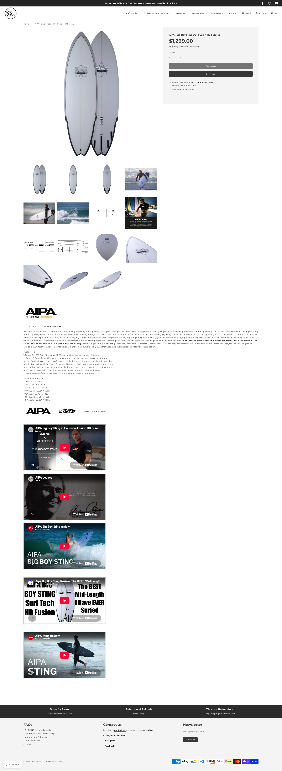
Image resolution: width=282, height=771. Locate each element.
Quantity (174, 52)
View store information (183, 89)
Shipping (173, 46)
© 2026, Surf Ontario (32, 761)
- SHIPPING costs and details (37, 730)
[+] (181, 57)
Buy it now (211, 74)
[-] (170, 57)
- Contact (28, 744)
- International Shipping (35, 737)
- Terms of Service (32, 740)
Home (26, 24)
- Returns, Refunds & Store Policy (39, 733)
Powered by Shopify (55, 761)
